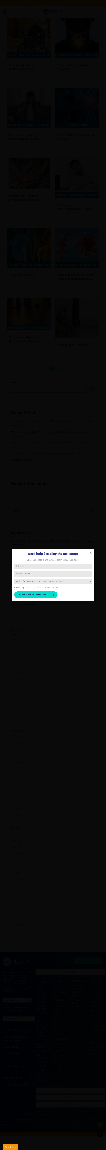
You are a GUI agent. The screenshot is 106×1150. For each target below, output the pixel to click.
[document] (53, 575)
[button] (91, 553)
